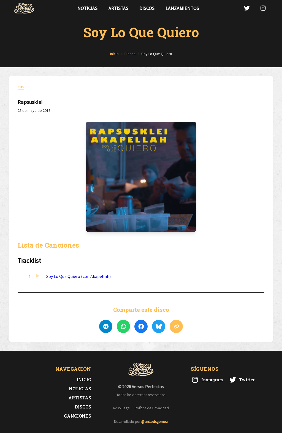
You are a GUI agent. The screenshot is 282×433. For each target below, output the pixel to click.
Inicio (84, 379)
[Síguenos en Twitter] (247, 8)
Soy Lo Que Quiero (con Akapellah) (78, 276)
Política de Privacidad (152, 408)
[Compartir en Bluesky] (158, 326)
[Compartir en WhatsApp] (123, 326)
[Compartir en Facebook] (141, 326)
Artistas (118, 8)
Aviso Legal (121, 408)
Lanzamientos (182, 8)
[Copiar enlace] (176, 326)
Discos (146, 8)
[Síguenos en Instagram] (263, 8)
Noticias (87, 8)
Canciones (77, 416)
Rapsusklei (30, 101)
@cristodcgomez (154, 421)
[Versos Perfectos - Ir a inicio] (24, 8)
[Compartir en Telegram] (105, 326)
